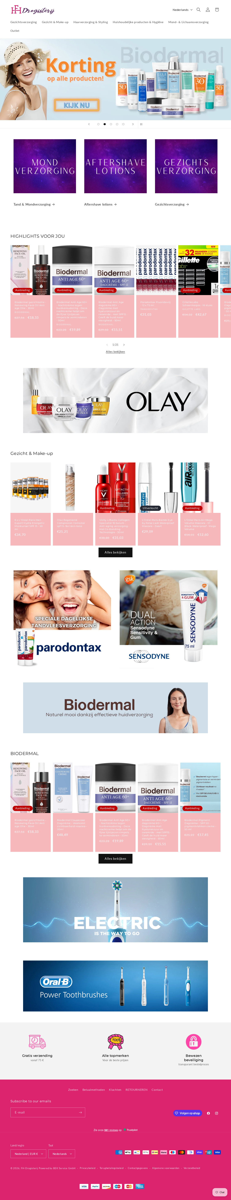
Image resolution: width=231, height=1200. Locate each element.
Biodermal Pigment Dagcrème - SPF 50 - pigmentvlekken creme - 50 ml (200, 825)
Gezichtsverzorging (169, 204)
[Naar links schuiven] (107, 345)
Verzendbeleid (192, 1168)
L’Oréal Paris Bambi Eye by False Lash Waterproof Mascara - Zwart (158, 522)
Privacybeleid (87, 1168)
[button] (198, 9)
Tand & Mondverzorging (32, 204)
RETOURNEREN (137, 1089)
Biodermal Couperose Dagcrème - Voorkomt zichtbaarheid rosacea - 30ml (72, 825)
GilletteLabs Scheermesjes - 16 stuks (197, 304)
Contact (157, 1089)
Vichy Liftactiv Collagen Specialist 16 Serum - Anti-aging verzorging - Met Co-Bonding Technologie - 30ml (114, 526)
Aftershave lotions (98, 204)
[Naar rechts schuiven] (124, 345)
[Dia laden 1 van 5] (98, 124)
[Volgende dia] (133, 124)
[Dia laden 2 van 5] (105, 124)
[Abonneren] (80, 1112)
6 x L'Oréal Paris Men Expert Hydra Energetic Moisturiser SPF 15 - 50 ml (29, 524)
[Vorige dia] (89, 124)
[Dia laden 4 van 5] (117, 124)
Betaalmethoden (93, 1089)
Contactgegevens (138, 1168)
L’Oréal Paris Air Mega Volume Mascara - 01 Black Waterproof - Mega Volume (200, 524)
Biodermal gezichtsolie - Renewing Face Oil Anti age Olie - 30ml (30, 305)
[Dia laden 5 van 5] (123, 124)
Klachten (115, 1089)
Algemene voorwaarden (165, 1168)
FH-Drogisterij (29, 1168)
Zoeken (73, 1089)
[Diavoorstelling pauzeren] (142, 124)
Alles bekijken (115, 351)
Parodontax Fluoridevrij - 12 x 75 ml (155, 304)
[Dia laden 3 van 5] (111, 124)
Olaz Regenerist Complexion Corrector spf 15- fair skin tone (71, 522)
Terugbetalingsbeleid (112, 1168)
